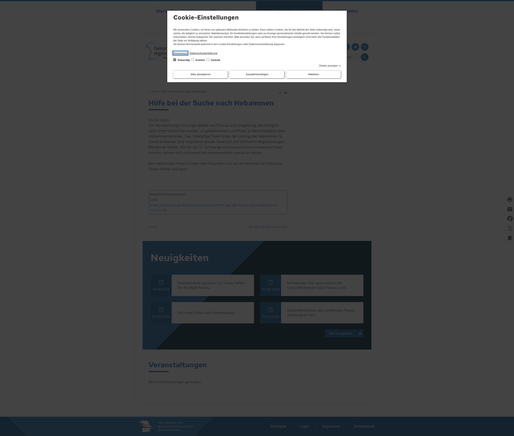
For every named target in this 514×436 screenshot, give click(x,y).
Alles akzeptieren (200, 74)
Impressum (180, 53)
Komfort (200, 60)
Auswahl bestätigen (257, 74)
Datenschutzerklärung (203, 53)
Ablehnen (313, 74)
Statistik (215, 60)
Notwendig (183, 60)
